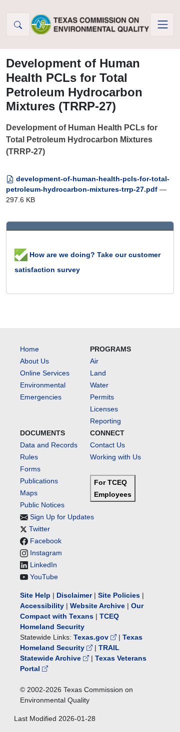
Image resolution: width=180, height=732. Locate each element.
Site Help (35, 595)
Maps (29, 493)
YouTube (44, 577)
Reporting (105, 421)
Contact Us (107, 445)
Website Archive (97, 606)
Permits (102, 397)
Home (29, 349)
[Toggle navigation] (162, 24)
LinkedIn (43, 565)
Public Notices (42, 505)
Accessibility (43, 606)
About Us (34, 361)
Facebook (46, 541)
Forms (30, 469)
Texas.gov (92, 637)
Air (94, 361)
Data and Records (49, 445)
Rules (29, 457)
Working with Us (115, 457)
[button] (18, 24)
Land (98, 373)
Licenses (104, 409)
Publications (39, 481)
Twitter (39, 529)
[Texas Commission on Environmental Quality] (90, 24)
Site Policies (119, 595)
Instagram (46, 553)
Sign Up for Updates (62, 517)
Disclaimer (74, 595)
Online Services (45, 373)
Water (99, 385)
